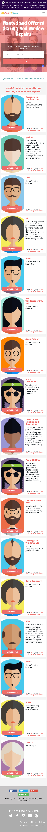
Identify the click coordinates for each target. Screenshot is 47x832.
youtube (30, 816)
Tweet (24, 791)
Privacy (42, 822)
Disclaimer (24, 825)
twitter (11, 816)
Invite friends (23, 794)
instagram (23, 816)
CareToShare (9, 13)
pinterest (36, 816)
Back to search (9, 78)
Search (23, 61)
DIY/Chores (24, 78)
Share (14, 791)
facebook (17, 816)
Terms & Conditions (28, 822)
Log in (28, 128)
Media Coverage (38, 825)
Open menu (43, 13)
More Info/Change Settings (36, 7)
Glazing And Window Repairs (36, 78)
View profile (12, 128)
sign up (35, 128)
